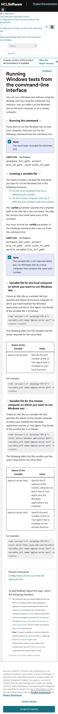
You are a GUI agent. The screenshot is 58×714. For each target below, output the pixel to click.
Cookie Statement (41, 692)
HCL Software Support (25, 639)
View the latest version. (46, 62)
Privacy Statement (36, 647)
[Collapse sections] (47, 27)
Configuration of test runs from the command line (26, 577)
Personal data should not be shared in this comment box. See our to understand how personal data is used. (28, 647)
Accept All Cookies (29, 709)
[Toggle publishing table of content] (52, 27)
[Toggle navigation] (3, 10)
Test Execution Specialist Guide (14, 16)
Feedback (47, 71)
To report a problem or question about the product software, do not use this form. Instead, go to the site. (31, 636)
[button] (7, 120)
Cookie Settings (29, 701)
